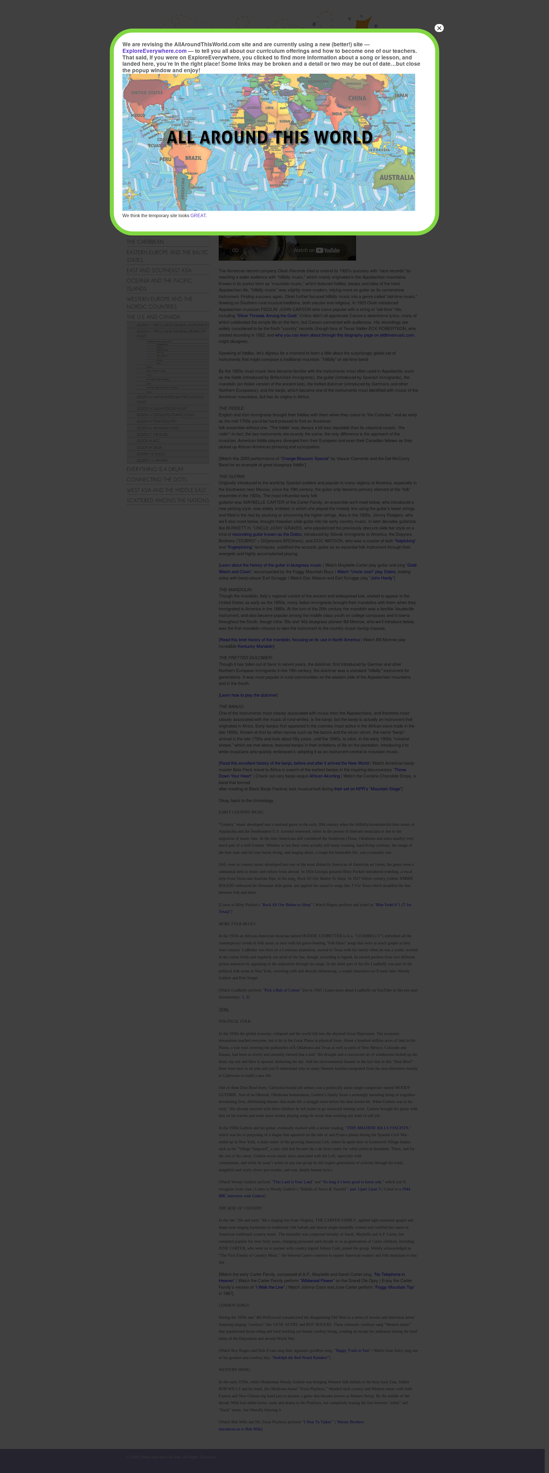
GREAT (198, 215)
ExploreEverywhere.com (154, 51)
